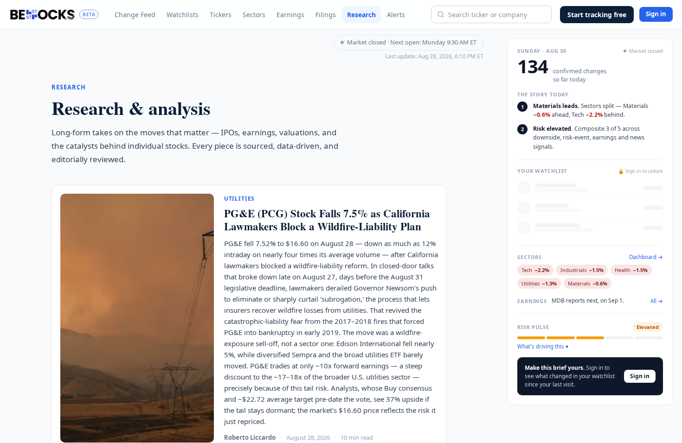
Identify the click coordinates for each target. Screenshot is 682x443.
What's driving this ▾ (542, 346)
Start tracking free (596, 14)
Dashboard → (646, 257)
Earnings (290, 14)
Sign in (656, 14)
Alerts (396, 14)
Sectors (254, 14)
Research (361, 14)
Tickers (221, 14)
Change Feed (135, 14)
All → (656, 301)
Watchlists (183, 14)
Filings (325, 14)
